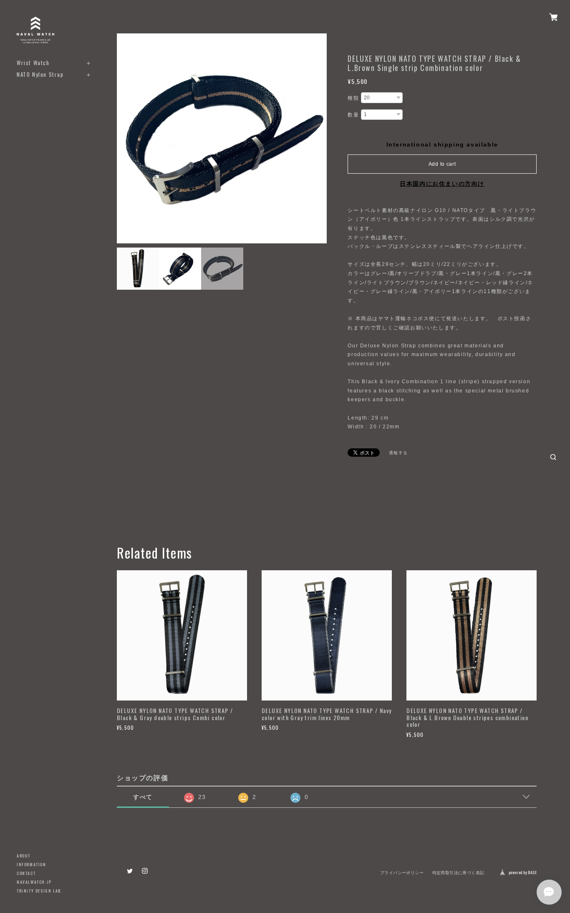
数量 (353, 115)
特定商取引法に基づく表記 (458, 872)
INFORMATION (31, 864)
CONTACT (26, 873)
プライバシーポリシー (402, 872)
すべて (143, 797)
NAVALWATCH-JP (34, 882)
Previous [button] (125, 138)
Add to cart (442, 164)
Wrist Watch (33, 63)
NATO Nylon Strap (40, 74)
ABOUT (23, 855)
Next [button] (318, 138)
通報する (398, 452)
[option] (222, 138)
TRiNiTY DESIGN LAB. (39, 891)
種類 (353, 98)
